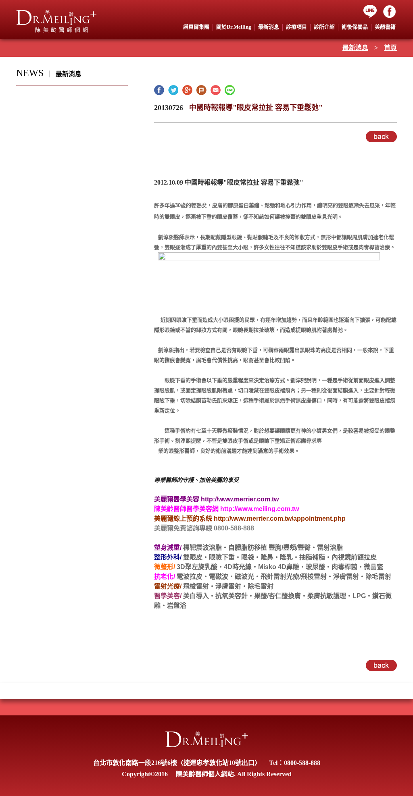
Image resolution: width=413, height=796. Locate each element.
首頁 (390, 47)
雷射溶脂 (330, 547)
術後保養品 (355, 27)
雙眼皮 (192, 557)
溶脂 (215, 547)
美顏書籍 (385, 27)
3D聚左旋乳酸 (197, 566)
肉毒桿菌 (344, 566)
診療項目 (296, 27)
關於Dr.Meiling (233, 27)
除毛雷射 (378, 576)
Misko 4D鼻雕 (278, 566)
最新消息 (355, 47)
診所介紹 (324, 27)
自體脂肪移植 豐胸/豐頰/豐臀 (269, 547)
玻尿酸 (315, 566)
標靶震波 (196, 547)
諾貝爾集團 (196, 27)
